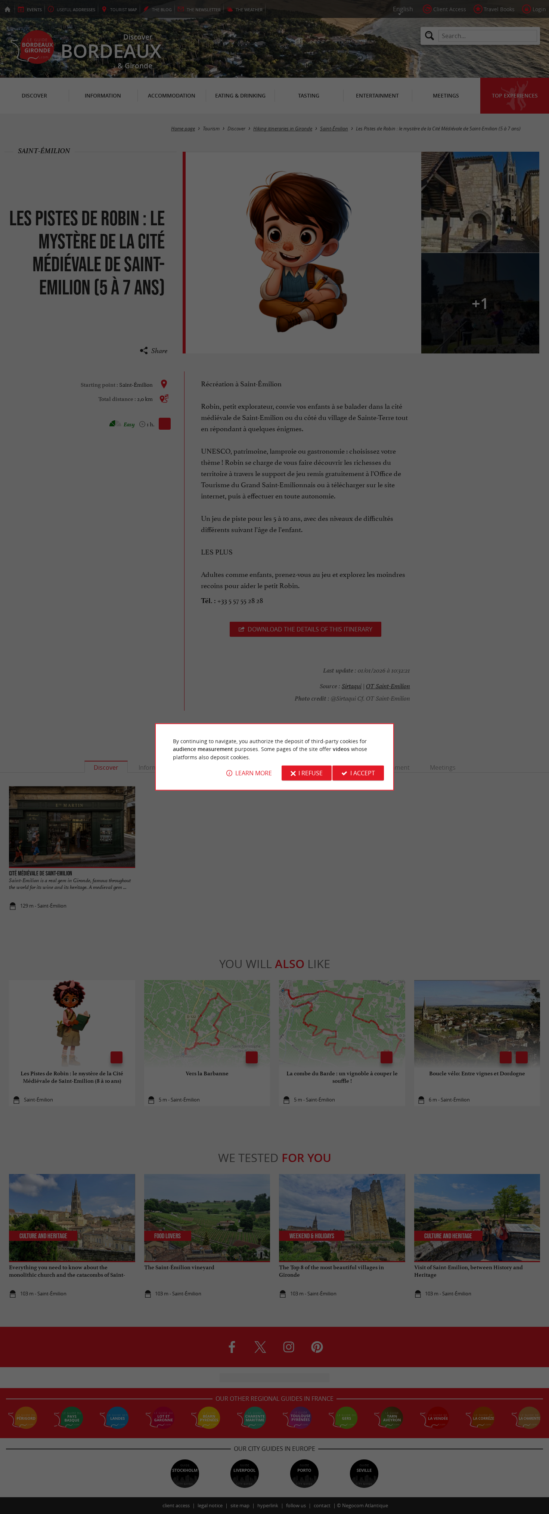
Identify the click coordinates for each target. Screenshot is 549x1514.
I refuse (310, 773)
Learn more (253, 773)
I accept (362, 773)
